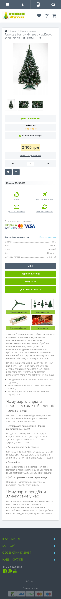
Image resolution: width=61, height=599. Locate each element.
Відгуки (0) (30, 281)
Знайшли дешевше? (30, 155)
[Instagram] (10, 571)
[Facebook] (5, 571)
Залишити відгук (32, 135)
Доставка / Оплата (30, 289)
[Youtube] (15, 571)
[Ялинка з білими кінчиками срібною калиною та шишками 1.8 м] (30, 69)
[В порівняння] (16, 172)
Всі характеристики (47, 237)
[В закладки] (8, 172)
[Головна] (6, 31)
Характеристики (31, 273)
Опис (30, 265)
